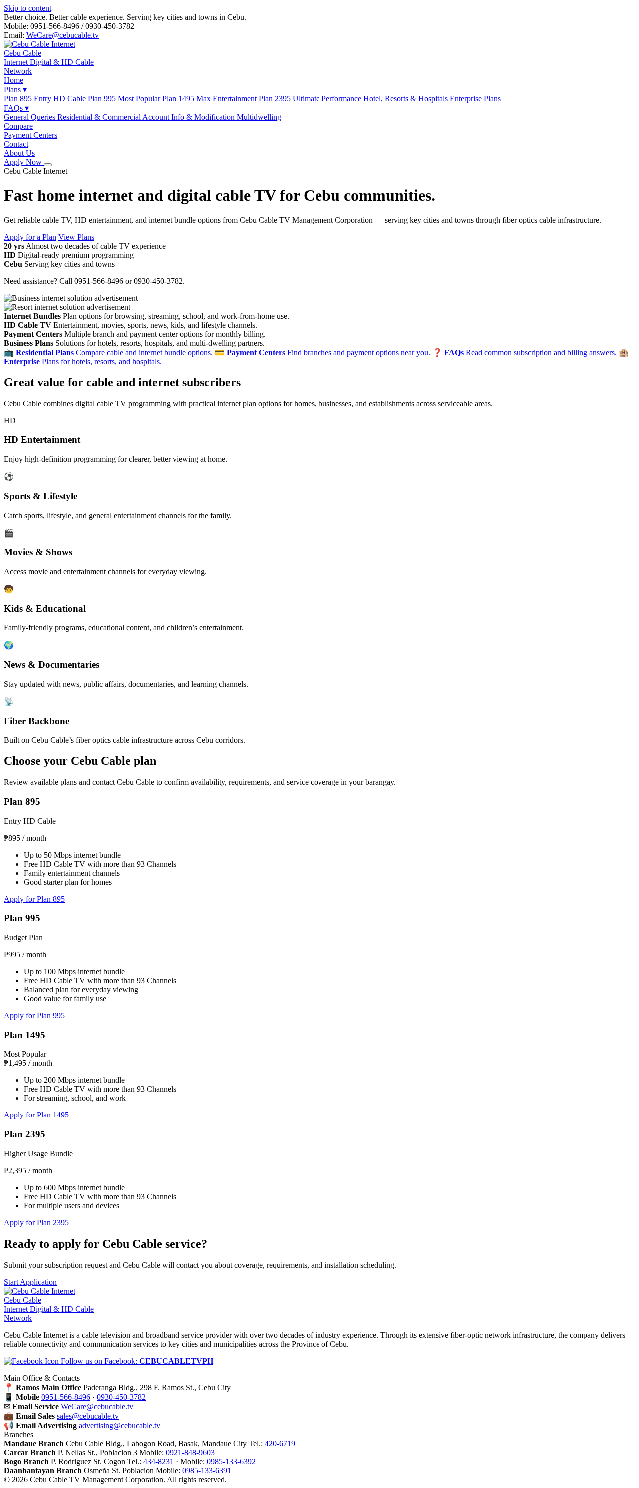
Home (13, 80)
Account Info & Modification (189, 117)
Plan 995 (125, 98)
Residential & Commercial (99, 117)
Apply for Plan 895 (34, 899)
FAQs (16, 108)
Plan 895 (46, 98)
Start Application (30, 1282)
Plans (15, 89)
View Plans (76, 237)
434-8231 (158, 1461)
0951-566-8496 (65, 1397)
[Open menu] (48, 164)
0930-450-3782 (121, 1397)
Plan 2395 (311, 98)
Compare (18, 126)
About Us (19, 153)
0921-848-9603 (190, 1452)
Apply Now (24, 162)
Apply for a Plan (30, 237)
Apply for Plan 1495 (36, 1115)
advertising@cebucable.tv (119, 1425)
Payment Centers (30, 135)
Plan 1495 (210, 98)
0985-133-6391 (206, 1470)
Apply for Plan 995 (34, 1015)
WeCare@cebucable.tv (62, 35)
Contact (16, 144)
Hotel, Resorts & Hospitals (432, 98)
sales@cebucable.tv (88, 1416)
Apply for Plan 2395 (36, 1222)
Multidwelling (259, 117)
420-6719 (280, 1443)
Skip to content (27, 8)
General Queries (30, 117)
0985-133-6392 (231, 1461)
